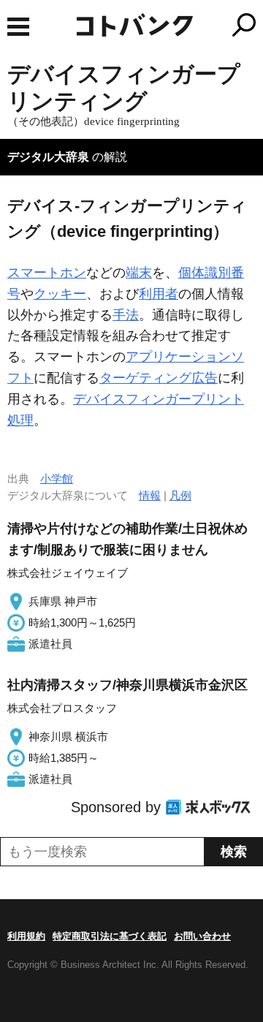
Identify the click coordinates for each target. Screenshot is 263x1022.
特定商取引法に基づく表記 (110, 936)
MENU (18, 26)
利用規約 (26, 936)
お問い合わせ (202, 936)
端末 (139, 272)
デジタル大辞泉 (48, 157)
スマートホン (46, 272)
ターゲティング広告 (158, 378)
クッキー (60, 294)
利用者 (158, 294)
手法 (126, 315)
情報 (150, 495)
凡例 (180, 495)
